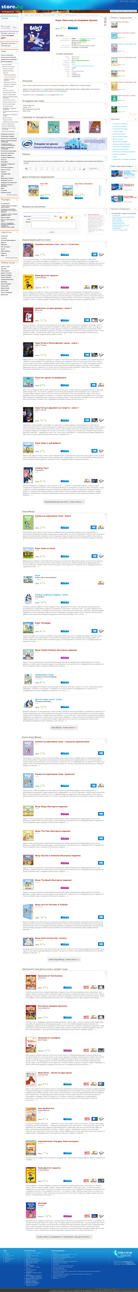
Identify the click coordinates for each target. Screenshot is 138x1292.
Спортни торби (118, 131)
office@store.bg (131, 1264)
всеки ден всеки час (117, 226)
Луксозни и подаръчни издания (8, 164)
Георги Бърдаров (6, 284)
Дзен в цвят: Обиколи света (60, 1269)
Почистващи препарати (32, 1258)
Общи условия (120, 1289)
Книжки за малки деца (49, 15)
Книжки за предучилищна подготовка (10, 97)
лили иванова (116, 215)
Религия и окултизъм (7, 153)
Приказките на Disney (10, 82)
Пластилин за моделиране (121, 146)
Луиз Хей (3, 268)
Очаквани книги (6, 192)
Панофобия (56, 1264)
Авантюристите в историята (60, 1262)
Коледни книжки (7, 120)
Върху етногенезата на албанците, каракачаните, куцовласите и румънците (72, 1274)
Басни (4, 88)
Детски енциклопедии (9, 104)
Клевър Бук (4, 236)
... (96, 299)
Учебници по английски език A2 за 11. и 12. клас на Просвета (9, 210)
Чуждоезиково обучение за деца (10, 112)
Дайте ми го (56, 1278)
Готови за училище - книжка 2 (60, 1275)
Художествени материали (32, 1261)
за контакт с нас (127, 1261)
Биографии (4, 162)
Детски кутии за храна (120, 136)
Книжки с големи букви (9, 94)
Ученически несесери (120, 129)
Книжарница (8, 11)
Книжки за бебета (7, 64)
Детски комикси (7, 118)
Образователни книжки (9, 92)
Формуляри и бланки (7, 178)
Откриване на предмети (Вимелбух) (9, 108)
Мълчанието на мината (59, 1258)
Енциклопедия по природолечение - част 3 (64, 1257)
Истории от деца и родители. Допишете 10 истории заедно (130, 173)
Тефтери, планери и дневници (7, 185)
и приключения (32, 1279)
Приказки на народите (10, 84)
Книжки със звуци (8, 69)
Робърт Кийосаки (6, 277)
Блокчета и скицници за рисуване (124, 152)
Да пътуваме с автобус (58, 1268)
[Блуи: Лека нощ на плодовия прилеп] (37, 38)
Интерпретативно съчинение (120, 225)
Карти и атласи (5, 169)
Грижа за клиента (124, 1)
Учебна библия (116, 228)
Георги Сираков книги (118, 223)
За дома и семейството (8, 157)
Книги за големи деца (8, 124)
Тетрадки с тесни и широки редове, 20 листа (9, 214)
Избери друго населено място (87, 38)
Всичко (34, 1277)
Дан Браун (4, 281)
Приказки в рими (8, 86)
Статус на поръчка (9, 1258)
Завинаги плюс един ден (59, 1277)
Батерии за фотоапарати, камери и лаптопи (32, 1284)
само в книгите (6, 28)
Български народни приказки (9, 79)
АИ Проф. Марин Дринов (8, 240)
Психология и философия (8, 151)
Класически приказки (10, 75)
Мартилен (4, 244)
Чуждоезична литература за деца (10, 115)
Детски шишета (118, 139)
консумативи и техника (33, 1260)
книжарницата (124, 209)
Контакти (7, 1254)
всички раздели (6, 26)
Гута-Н (3, 249)
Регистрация (8, 1260)
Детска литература (35, 15)
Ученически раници (119, 126)
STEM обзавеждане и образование (31, 1270)
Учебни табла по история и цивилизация (9, 206)
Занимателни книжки (9, 100)
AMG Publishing (5, 251)
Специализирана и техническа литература (8, 144)
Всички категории (12, 195)
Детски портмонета (119, 134)
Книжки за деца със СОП (10, 102)
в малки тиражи (34, 1278)
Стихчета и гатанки (8, 90)
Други (3, 188)
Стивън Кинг (5, 286)
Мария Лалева (5, 288)
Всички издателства (11, 258)
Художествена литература (9, 59)
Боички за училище (119, 154)
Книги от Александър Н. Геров (8, 220)
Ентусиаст (4, 238)
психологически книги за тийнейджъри (123, 217)
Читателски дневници (8, 131)
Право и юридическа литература (7, 148)
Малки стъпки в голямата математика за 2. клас (65, 1254)
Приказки (59, 15)
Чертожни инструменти (121, 149)
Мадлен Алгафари (6, 275)
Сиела (73, 64)
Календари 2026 (5, 174)
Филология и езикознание (9, 138)
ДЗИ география (5, 217)
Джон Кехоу (4, 294)
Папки (115, 157)
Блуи (41, 89)
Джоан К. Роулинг (6, 273)
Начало (7, 1253)
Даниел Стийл (5, 266)
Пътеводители (5, 203)
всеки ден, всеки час (118, 222)
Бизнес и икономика (7, 55)
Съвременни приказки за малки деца (83, 66)
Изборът (55, 1253)
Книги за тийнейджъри (8, 126)
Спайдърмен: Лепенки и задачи (61, 1255)
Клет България (5, 247)
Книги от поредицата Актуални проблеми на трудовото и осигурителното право (8, 225)
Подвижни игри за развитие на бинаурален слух (65, 1261)
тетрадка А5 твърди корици (120, 230)
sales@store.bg (130, 1263)
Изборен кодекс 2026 (58, 1260)
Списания (4, 190)
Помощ (7, 1261)
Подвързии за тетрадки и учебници (124, 159)
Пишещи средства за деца (121, 144)
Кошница (7, 1257)
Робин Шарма (5, 271)
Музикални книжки (8, 71)
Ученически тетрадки (120, 141)
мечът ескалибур (117, 220)
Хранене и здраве (6, 155)
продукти (32, 1262)
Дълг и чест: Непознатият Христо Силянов (63, 1265)
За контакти (134, 1)
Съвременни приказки (70, 15)
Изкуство (3, 159)
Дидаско (3, 242)
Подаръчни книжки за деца (10, 122)
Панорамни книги (8, 106)
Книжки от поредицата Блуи (121, 18)
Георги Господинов (6, 292)
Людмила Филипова (7, 279)
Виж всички (132, 114)
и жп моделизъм (34, 1275)
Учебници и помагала (120, 124)
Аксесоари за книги (7, 180)
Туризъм (3, 172)
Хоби (2, 176)
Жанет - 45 (4, 255)
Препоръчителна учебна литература (9, 128)
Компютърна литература (8, 57)
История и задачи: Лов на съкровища (62, 1267)
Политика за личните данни (131, 1289)
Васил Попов (4, 290)
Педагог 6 (4, 253)
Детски (30, 1265)
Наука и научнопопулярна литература (8, 141)
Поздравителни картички (9, 182)
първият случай (116, 219)
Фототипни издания (7, 167)
